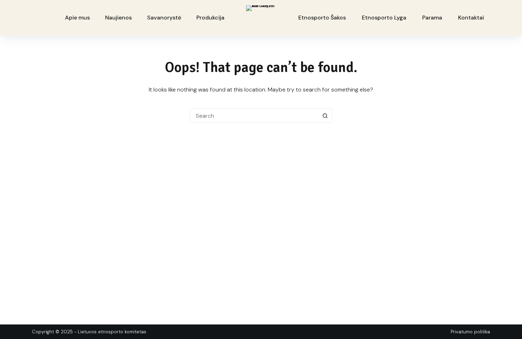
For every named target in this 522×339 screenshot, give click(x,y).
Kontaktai (471, 17)
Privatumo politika (470, 332)
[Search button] (325, 115)
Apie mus (77, 17)
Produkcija (210, 17)
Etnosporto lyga (384, 17)
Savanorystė (164, 17)
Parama (432, 17)
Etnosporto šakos (322, 17)
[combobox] (254, 116)
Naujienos (118, 17)
